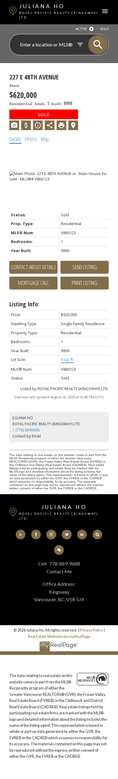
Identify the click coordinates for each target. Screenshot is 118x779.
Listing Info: (24, 304)
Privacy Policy (91, 630)
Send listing (84, 267)
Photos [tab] (31, 139)
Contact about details (33, 267)
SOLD (104, 29)
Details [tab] (15, 139)
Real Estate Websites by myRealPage (59, 636)
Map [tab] (45, 139)
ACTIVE (81, 29)
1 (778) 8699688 (26, 430)
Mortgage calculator (33, 283)
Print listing (84, 282)
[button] (20, 534)
